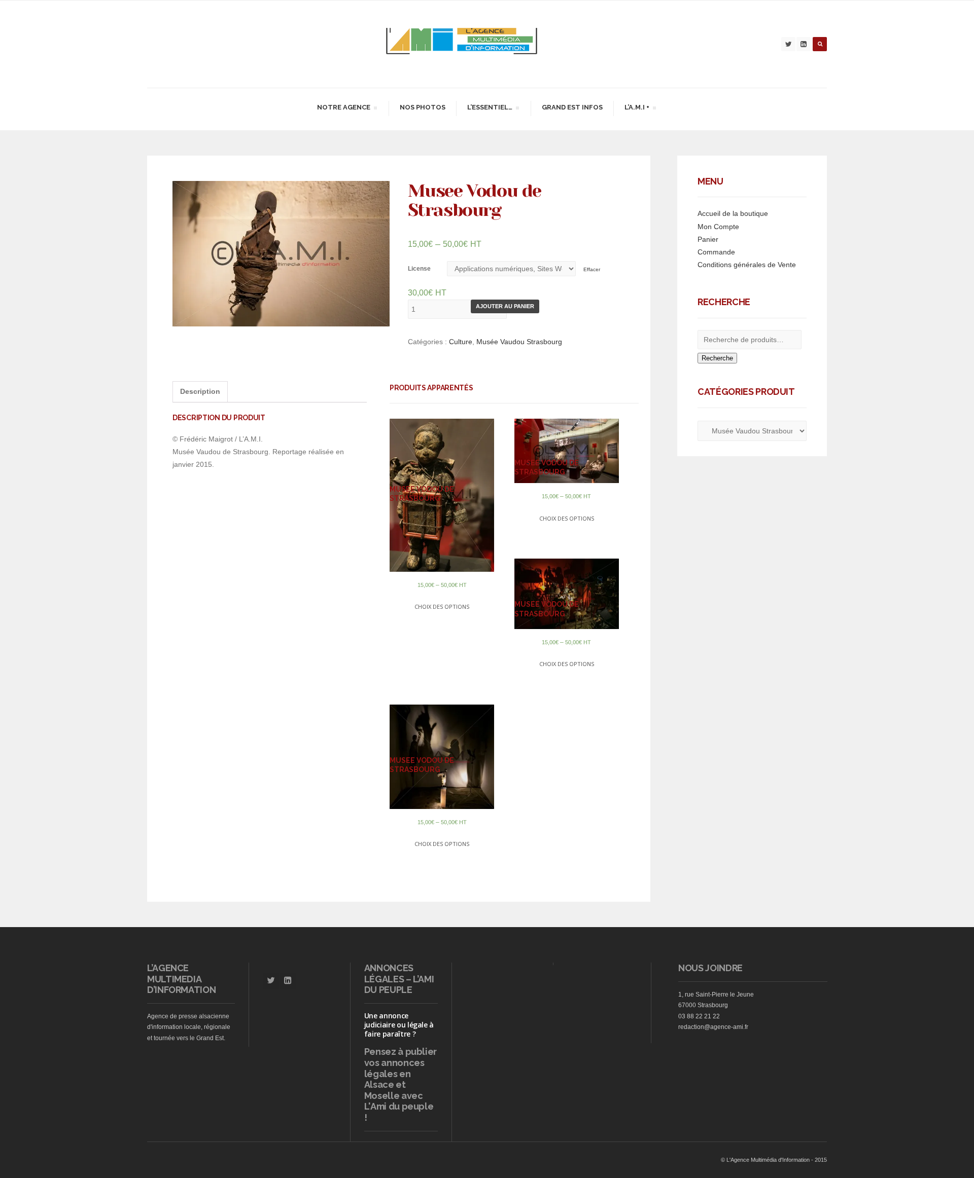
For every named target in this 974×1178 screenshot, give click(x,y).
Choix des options (441, 606)
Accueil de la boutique (733, 213)
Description (200, 391)
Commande (716, 252)
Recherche (717, 358)
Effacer (591, 269)
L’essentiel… (489, 108)
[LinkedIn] (803, 44)
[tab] (200, 391)
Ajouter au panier (505, 306)
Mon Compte (718, 227)
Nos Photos (422, 107)
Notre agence (343, 108)
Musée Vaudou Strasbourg (519, 342)
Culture (460, 342)
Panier (708, 239)
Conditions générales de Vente (747, 265)
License (419, 268)
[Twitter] (788, 44)
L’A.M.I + (636, 108)
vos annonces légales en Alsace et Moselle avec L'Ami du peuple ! (399, 1090)
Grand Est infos (572, 107)
